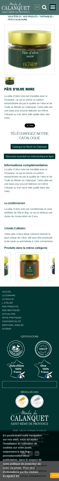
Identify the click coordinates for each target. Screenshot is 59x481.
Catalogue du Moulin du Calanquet (29, 146)
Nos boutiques (11, 310)
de (37, 20)
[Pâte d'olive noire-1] (29, 50)
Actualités (8, 314)
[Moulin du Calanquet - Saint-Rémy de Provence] (25, 7)
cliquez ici (11, 476)
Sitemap (6, 329)
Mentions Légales (13, 325)
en (37, 13)
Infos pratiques (11, 317)
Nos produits (30, 16)
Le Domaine (8, 295)
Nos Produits (10, 306)
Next (51, 266)
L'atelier (7, 303)
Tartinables (46, 16)
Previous (5, 266)
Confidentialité (11, 321)
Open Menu (52, 7)
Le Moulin (8, 299)
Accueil (6, 291)
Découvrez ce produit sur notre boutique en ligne (29, 156)
